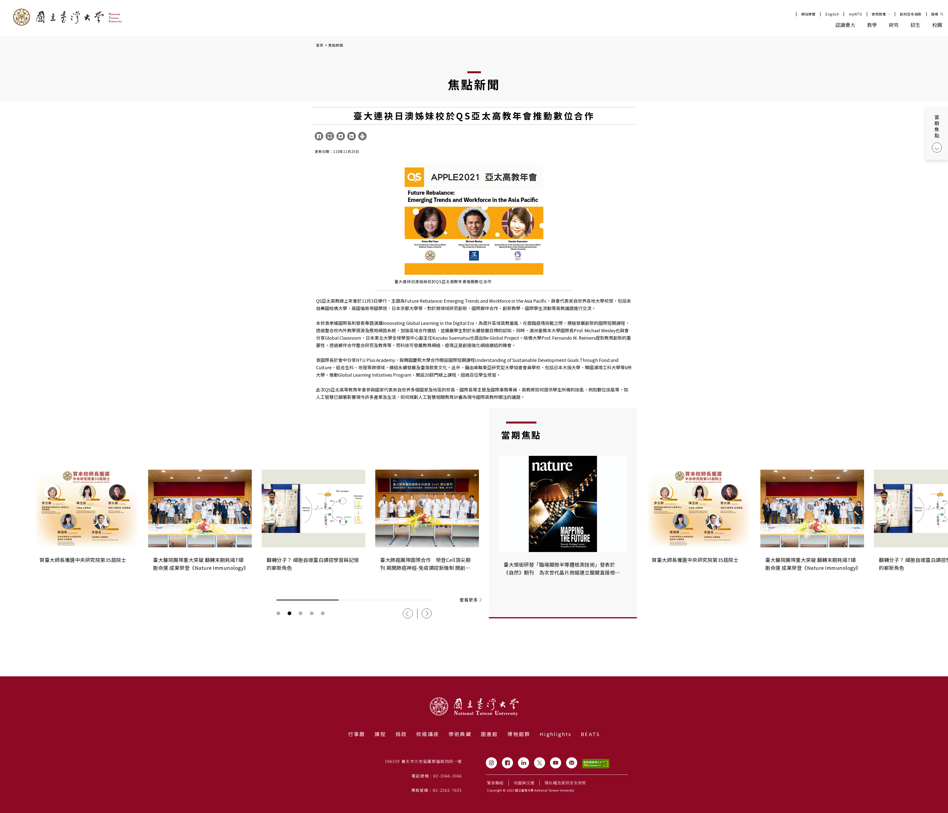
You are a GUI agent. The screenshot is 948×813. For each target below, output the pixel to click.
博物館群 (518, 734)
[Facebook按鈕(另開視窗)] (507, 762)
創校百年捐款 (911, 14)
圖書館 (489, 734)
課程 (380, 734)
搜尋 (934, 14)
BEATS (590, 734)
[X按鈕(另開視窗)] (539, 762)
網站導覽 (808, 14)
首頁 (320, 45)
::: (818, 24)
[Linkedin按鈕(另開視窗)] (523, 762)
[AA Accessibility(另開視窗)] (595, 764)
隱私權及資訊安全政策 (565, 783)
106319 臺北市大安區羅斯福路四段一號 (423, 761)
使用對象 (879, 14)
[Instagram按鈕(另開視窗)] (491, 762)
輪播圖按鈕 (278, 613)
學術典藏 (460, 734)
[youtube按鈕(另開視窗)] (555, 762)
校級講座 (427, 734)
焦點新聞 (335, 45)
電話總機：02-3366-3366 (437, 776)
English (832, 14)
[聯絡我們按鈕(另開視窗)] (571, 762)
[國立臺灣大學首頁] (67, 17)
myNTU (855, 14)
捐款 (401, 734)
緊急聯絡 (495, 783)
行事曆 (356, 734)
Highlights (556, 734)
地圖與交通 (524, 783)
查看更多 (468, 599)
